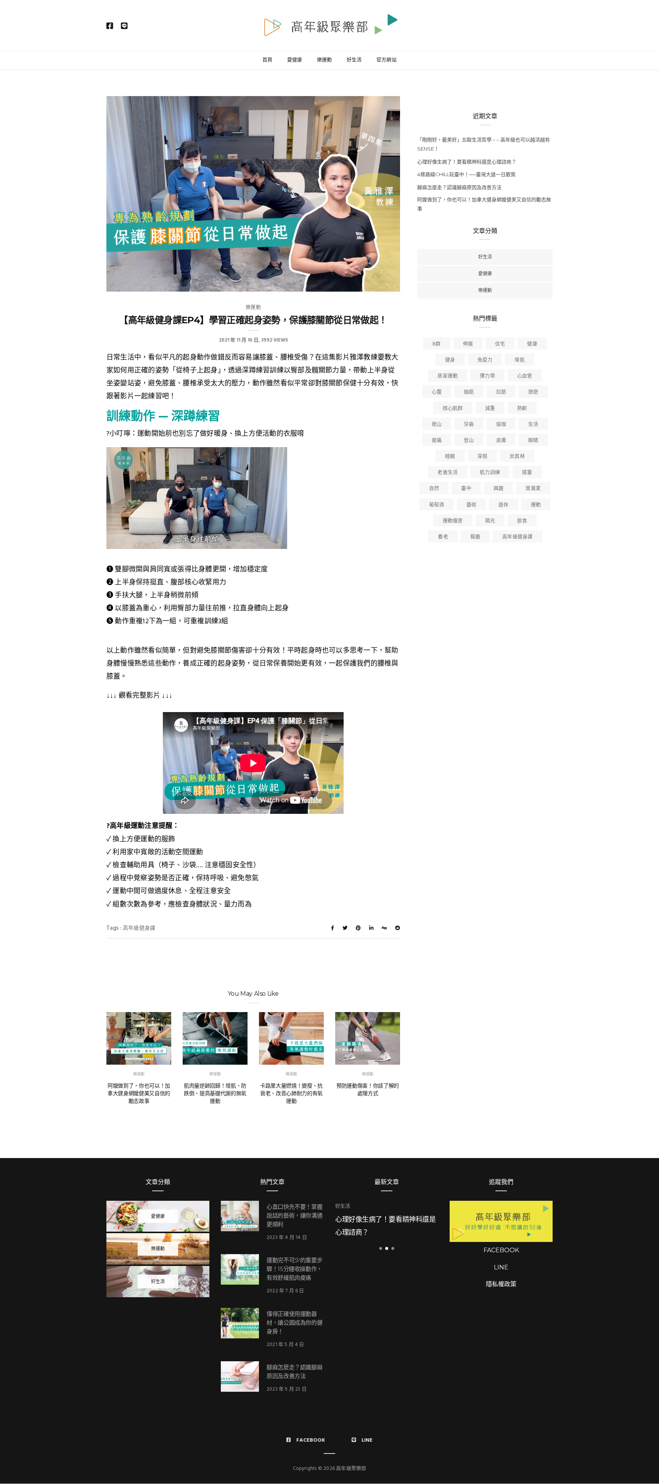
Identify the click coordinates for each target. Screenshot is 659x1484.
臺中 (466, 489)
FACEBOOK (501, 1250)
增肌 (519, 360)
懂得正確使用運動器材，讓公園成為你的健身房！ (294, 1322)
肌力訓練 (490, 472)
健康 (532, 344)
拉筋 (501, 392)
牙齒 (469, 424)
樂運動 (324, 59)
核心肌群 (453, 408)
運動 (536, 505)
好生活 (354, 59)
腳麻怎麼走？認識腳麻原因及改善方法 (459, 187)
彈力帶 (487, 376)
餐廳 (475, 537)
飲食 (522, 521)
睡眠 (450, 456)
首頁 (267, 59)
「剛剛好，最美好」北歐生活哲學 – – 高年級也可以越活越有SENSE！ (483, 144)
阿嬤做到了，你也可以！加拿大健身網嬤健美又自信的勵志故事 (139, 1093)
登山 (469, 440)
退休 (503, 505)
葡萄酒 (436, 505)
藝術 (471, 505)
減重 (490, 408)
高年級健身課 (139, 928)
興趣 (498, 489)
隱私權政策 (501, 1284)
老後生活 (447, 472)
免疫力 (485, 360)
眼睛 (533, 440)
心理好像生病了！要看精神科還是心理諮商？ (466, 162)
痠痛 (437, 440)
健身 (450, 360)
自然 (434, 489)
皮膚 (501, 440)
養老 (443, 537)
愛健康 (294, 59)
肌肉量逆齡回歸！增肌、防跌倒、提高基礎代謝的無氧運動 (215, 1093)
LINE (501, 1267)
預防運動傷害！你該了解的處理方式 (367, 1089)
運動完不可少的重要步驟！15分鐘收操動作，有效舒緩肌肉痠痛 (294, 1268)
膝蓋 (527, 472)
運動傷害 (453, 521)
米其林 (517, 456)
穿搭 (482, 456)
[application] (196, 498)
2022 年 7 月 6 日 (285, 1291)
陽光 (490, 521)
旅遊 (533, 392)
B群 (436, 344)
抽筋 (469, 392)
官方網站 (386, 59)
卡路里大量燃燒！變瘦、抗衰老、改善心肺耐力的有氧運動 (291, 1093)
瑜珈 (501, 424)
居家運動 (447, 376)
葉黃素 (533, 489)
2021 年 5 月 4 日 (285, 1345)
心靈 (437, 392)
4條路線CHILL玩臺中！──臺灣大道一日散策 (466, 174)
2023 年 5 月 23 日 (287, 1389)
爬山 (437, 424)
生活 (533, 424)
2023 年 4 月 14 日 (287, 1238)
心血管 (524, 376)
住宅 (500, 344)
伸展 (468, 344)
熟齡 (522, 408)
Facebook (310, 1440)
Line (367, 1440)
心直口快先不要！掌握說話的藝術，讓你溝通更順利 (294, 1215)
